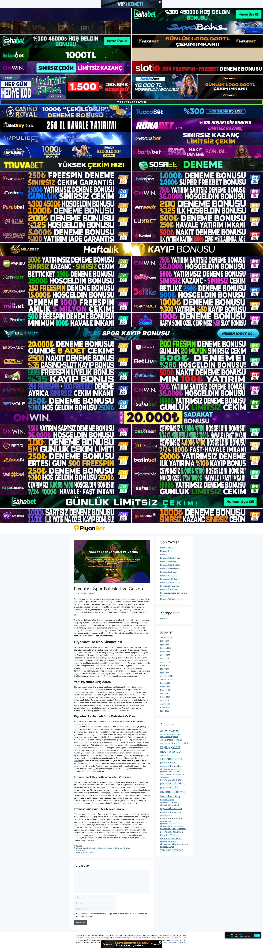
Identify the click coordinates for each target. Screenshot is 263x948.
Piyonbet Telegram (168, 829)
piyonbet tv (181, 829)
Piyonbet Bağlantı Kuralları (85, 852)
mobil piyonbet (170, 751)
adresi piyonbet (169, 730)
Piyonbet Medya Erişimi (170, 568)
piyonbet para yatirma (166, 815)
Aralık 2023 (165, 704)
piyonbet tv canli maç (171, 832)
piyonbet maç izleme (171, 812)
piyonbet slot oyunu (178, 826)
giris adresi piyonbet (171, 739)
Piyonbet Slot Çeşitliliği (169, 586)
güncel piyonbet (179, 743)
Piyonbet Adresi (166, 548)
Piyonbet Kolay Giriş (168, 575)
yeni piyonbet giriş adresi (121, 848)
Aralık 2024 (165, 662)
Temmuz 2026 (166, 638)
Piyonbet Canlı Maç (168, 572)
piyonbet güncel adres (169, 802)
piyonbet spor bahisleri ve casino (100, 848)
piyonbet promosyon (165, 821)
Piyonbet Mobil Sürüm (169, 561)
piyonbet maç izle (82, 848)
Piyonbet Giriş (166, 551)
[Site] (65, 179)
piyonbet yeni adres (168, 844)
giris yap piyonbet (165, 743)
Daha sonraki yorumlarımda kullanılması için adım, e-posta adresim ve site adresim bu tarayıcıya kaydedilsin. (111, 915)
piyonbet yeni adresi (182, 844)
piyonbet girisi (169, 787)
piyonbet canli (177, 769)
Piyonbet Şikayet (167, 847)
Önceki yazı (80, 850)
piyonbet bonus (166, 769)
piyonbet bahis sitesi (171, 766)
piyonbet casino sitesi (171, 780)
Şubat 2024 (165, 697)
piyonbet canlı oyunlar (178, 774)
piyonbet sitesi (166, 826)
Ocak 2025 (164, 659)
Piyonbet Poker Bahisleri (170, 558)
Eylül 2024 (164, 673)
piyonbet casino (164, 777)
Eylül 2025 (164, 645)
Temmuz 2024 (166, 679)
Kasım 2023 (165, 707)
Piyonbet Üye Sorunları (169, 589)
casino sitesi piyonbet (169, 737)
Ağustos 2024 (166, 676)
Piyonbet (79, 846)
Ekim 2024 (164, 669)
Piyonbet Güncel (167, 800)
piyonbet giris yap (173, 792)
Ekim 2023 (164, 711)
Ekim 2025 (164, 641)
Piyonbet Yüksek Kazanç (170, 582)
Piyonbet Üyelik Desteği (170, 579)
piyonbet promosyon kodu (171, 823)
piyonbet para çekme (171, 818)
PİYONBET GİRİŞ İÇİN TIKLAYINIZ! (132, 102)
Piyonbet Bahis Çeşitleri (170, 565)
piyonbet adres (164, 755)
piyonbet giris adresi (172, 783)
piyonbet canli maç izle (169, 772)
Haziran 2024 (165, 683)
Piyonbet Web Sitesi (171, 838)
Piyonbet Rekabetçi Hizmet (171, 599)
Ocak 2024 (164, 700)
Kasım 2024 (165, 666)
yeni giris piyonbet (171, 850)
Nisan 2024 (165, 690)
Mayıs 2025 (165, 652)
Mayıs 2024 (165, 686)
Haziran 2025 (165, 648)
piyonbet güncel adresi (169, 805)
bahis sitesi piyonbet (165, 734)
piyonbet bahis (168, 762)
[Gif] (131, 249)
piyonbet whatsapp (168, 841)
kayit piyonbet (170, 747)
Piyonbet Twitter (169, 835)
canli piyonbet (178, 734)
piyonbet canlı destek (166, 774)
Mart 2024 (164, 693)
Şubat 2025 (165, 655)
